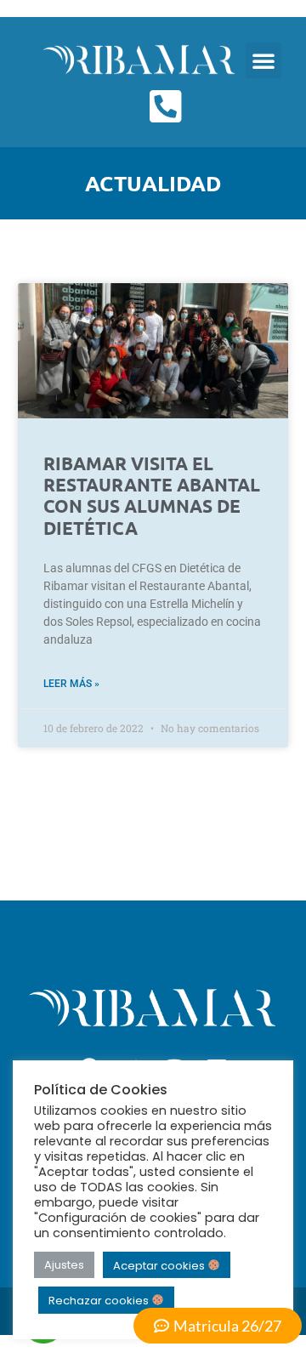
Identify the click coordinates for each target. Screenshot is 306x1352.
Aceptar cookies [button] (160, 1265)
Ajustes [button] (64, 1265)
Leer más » (71, 684)
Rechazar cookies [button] (99, 1300)
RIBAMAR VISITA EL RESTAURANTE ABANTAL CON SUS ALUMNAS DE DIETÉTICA (151, 495)
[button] (263, 60)
